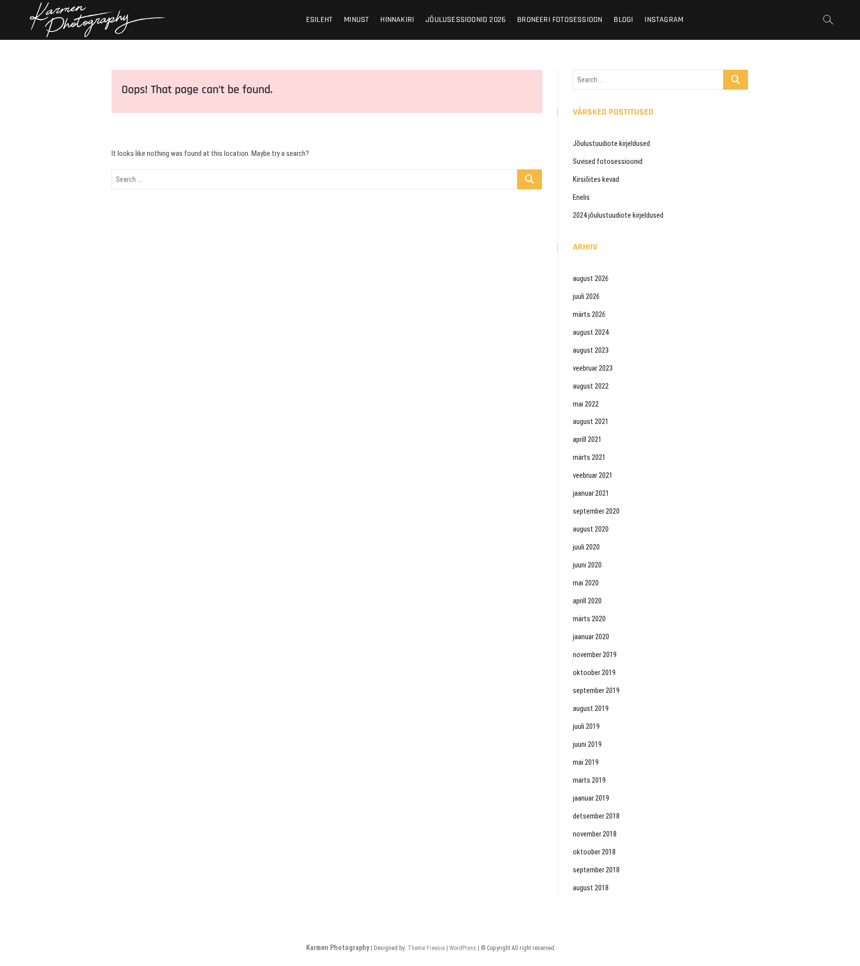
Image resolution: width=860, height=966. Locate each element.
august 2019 (591, 708)
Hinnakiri (397, 19)
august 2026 (591, 278)
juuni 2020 (587, 564)
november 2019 (595, 654)
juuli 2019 (586, 726)
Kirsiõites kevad (596, 179)
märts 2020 (589, 618)
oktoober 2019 (594, 672)
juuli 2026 (586, 296)
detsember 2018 (596, 816)
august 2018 (591, 887)
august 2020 (591, 529)
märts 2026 (589, 314)
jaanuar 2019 (591, 798)
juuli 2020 (586, 547)
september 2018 (596, 869)
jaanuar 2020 (591, 636)
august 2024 (591, 332)
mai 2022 (586, 404)
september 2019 (596, 690)
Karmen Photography (337, 948)
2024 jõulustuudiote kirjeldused (618, 215)
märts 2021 (589, 457)
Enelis (581, 197)
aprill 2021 (587, 439)
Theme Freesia (426, 948)
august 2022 (591, 386)
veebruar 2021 (593, 475)
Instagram (664, 19)
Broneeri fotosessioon (559, 19)
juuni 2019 (587, 744)
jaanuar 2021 (591, 493)
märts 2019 (589, 780)
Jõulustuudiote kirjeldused (611, 143)
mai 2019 (586, 762)
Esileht (319, 19)
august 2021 (591, 421)
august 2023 (591, 350)
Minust (356, 19)
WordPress (462, 948)
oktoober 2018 (594, 851)
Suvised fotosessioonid (608, 161)
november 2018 (595, 833)
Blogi (623, 19)
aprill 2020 (587, 600)
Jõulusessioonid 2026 (466, 19)
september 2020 (596, 511)
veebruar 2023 (593, 368)
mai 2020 (586, 582)
